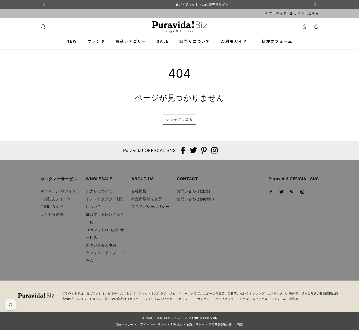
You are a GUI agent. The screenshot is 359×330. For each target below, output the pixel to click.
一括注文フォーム (55, 199)
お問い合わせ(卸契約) (195, 199)
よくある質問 (51, 214)
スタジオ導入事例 (101, 245)
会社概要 (139, 191)
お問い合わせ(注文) (194, 191)
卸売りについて (99, 191)
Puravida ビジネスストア (171, 317)
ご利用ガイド (51, 206)
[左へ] (44, 4)
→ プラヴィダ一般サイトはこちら (291, 13)
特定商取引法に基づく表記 (226, 324)
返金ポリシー (124, 324)
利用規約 (176, 324)
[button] (43, 27)
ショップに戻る (179, 119)
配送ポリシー (195, 324)
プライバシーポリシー (150, 206)
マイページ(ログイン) (59, 191)
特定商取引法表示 (146, 199)
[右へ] (315, 4)
